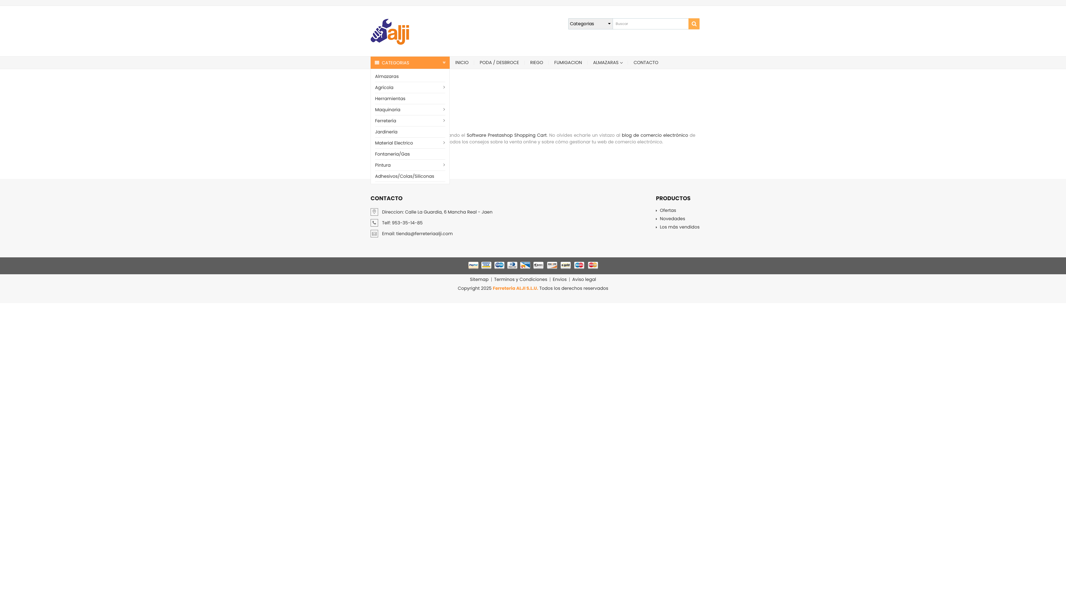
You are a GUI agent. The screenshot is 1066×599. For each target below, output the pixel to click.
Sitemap (479, 279)
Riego (536, 62)
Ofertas (668, 211)
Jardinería (386, 132)
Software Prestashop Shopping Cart (507, 135)
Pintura (383, 165)
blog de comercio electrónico (655, 135)
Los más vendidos (680, 227)
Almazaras (387, 76)
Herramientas (390, 98)
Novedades (672, 219)
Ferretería (385, 121)
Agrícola (384, 87)
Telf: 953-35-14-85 (402, 223)
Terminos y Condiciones (520, 279)
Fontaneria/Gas (392, 154)
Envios (560, 279)
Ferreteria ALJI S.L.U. (515, 288)
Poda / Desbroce (499, 62)
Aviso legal (584, 279)
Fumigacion (568, 62)
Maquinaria (387, 109)
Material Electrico (394, 143)
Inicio (462, 62)
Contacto (645, 62)
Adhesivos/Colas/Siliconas (404, 176)
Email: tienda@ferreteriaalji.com (417, 233)
